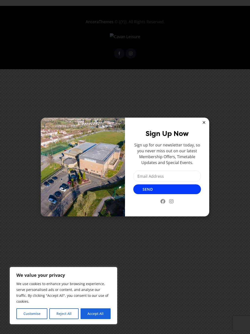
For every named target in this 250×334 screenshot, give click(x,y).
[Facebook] (162, 201)
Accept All (95, 313)
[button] (204, 122)
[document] (125, 167)
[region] (63, 295)
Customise (32, 313)
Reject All (64, 313)
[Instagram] (171, 201)
